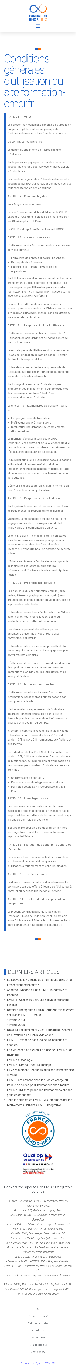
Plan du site (38, 1330)
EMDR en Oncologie (20, 1060)
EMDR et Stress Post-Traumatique (29, 1065)
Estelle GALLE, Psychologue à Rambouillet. (38, 1256)
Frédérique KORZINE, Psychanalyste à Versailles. (38, 1238)
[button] (38, 26)
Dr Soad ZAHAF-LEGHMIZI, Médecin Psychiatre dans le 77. (38, 1224)
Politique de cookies (38, 1323)
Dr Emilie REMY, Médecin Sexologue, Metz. (38, 1210)
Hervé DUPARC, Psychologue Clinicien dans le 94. (38, 1233)
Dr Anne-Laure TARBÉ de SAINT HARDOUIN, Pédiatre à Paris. (38, 1261)
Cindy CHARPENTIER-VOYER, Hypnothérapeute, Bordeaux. (38, 1242)
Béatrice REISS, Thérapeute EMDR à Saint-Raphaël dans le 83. (38, 1284)
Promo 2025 (17, 1025)
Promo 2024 (17, 1020)
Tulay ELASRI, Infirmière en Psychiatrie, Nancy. (38, 1228)
